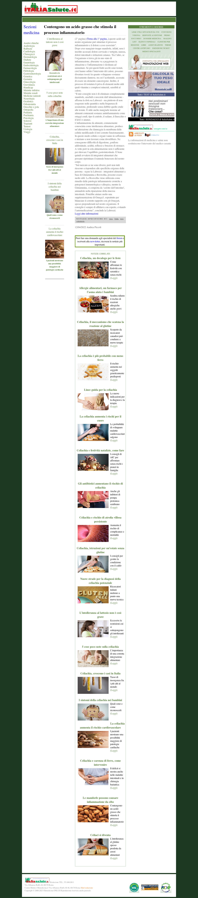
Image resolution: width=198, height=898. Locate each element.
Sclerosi (27, 120)
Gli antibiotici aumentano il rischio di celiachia (100, 485)
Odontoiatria (30, 104)
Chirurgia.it (29, 54)
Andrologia (29, 45)
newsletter (95, 241)
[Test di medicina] (151, 91)
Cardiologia (29, 51)
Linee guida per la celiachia (100, 390)
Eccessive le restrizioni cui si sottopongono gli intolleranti (54, 77)
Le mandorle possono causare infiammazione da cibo (100, 800)
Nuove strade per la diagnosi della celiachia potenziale (100, 581)
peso (111, 218)
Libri (143, 45)
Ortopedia (28, 109)
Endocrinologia (31, 65)
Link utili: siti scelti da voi (145, 32)
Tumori (27, 126)
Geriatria (28, 79)
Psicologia (29, 118)
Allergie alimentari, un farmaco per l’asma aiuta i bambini (100, 290)
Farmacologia (30, 68)
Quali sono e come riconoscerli (55, 216)
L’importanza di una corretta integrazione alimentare (54, 123)
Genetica (28, 76)
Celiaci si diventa (100, 835)
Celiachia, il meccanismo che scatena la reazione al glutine (100, 324)
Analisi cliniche (31, 43)
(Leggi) (113, 277)
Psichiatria (29, 115)
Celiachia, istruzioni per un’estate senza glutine (100, 550)
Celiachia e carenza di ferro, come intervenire (100, 763)
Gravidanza (29, 84)
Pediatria (28, 112)
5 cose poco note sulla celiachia (54, 94)
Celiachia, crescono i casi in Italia (54, 140)
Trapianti (28, 123)
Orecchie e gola (31, 106)
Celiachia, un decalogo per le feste (100, 258)
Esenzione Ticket (161, 48)
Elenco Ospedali (147, 41)
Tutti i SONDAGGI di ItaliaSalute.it (157, 119)
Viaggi (27, 131)
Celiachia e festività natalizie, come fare (100, 450)
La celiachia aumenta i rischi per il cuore (100, 418)
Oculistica (28, 101)
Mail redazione (87, 887)
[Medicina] (59, 69)
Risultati (167, 114)
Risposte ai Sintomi (152, 35)
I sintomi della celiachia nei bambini (55, 186)
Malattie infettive (32, 90)
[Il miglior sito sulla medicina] (153, 136)
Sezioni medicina (31, 29)
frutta (116, 218)
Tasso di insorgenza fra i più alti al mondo (54, 169)
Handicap (28, 87)
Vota (153, 114)
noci (121, 218)
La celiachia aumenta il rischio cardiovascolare (54, 232)
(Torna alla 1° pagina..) (97, 38)
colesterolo (80, 221)
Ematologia (29, 62)
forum (119, 238)
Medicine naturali (32, 95)
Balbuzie (28, 48)
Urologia (28, 129)
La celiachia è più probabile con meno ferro (100, 358)
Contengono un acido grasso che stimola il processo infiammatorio (80, 29)
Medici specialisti (151, 51)
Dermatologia (30, 56)
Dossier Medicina (152, 38)
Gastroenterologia (32, 73)
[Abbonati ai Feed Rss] (136, 136)
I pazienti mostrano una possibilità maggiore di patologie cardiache (54, 265)
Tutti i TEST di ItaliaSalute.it (151, 94)
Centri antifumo (141, 48)
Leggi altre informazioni (86, 213)
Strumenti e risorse (151, 26)
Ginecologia (29, 81)
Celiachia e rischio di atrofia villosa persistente (100, 519)
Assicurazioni (155, 45)
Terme (168, 45)
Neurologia (29, 98)
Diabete (27, 59)
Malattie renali (30, 93)
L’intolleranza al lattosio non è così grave (54, 42)
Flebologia (29, 70)
